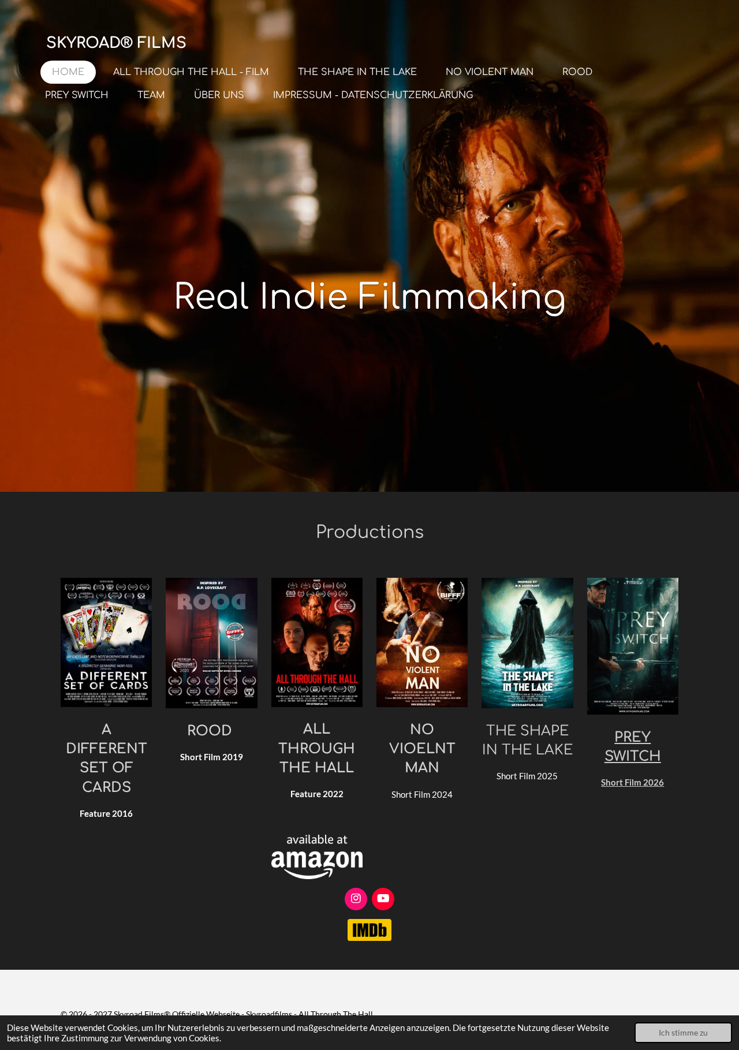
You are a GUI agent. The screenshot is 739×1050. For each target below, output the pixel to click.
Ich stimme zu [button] (683, 1032)
